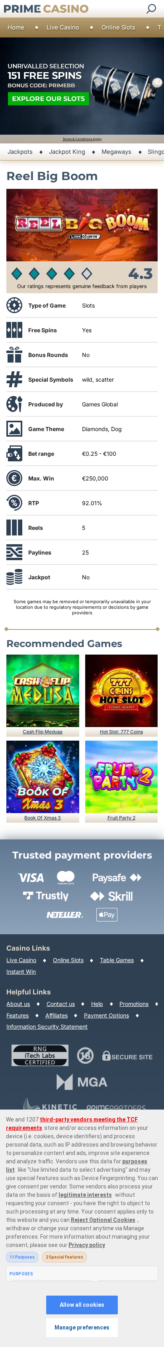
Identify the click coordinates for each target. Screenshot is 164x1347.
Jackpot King (67, 151)
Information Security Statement (47, 1026)
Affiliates (56, 1015)
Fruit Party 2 (121, 818)
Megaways (116, 151)
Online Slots (118, 27)
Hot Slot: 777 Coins (121, 732)
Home (16, 27)
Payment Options (106, 1015)
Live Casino (63, 27)
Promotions (133, 1003)
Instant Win (21, 971)
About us (18, 1003)
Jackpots (20, 151)
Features (17, 1015)
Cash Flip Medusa (42, 732)
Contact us (61, 1003)
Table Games (117, 960)
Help (97, 1003)
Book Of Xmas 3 (42, 818)
